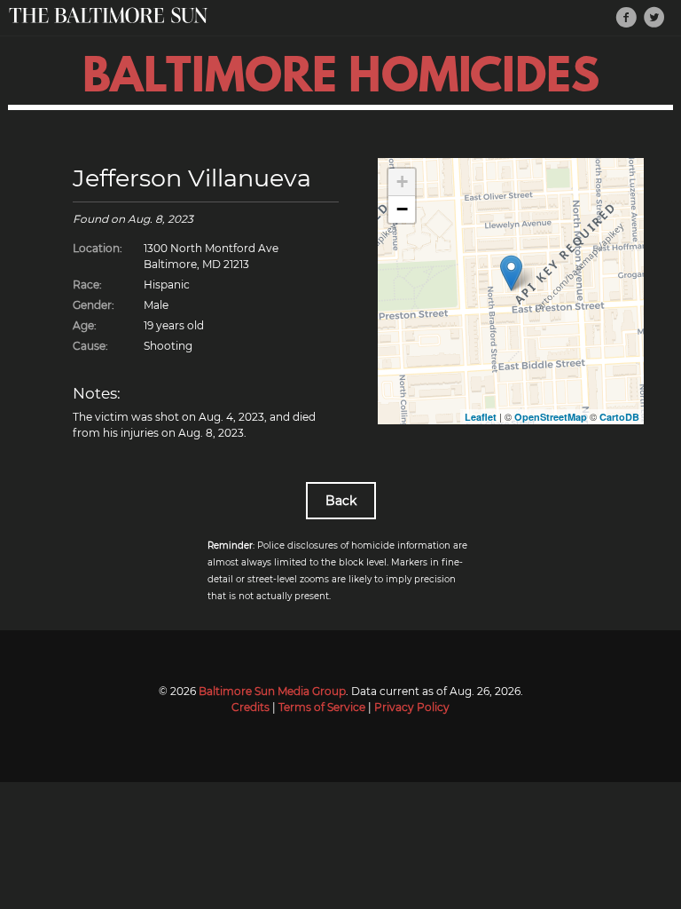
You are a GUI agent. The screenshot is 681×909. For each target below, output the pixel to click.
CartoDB (619, 416)
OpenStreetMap (550, 416)
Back (340, 501)
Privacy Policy (412, 707)
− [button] (402, 209)
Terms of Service (321, 707)
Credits (250, 707)
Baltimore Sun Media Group (272, 691)
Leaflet (481, 416)
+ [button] (402, 181)
